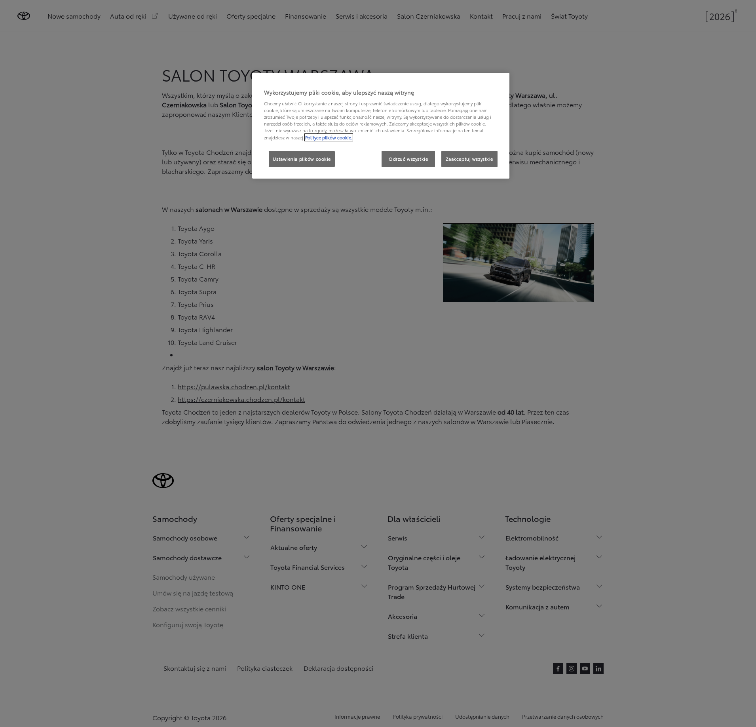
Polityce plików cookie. (328, 137)
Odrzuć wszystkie (408, 159)
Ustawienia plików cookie (302, 159)
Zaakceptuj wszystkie (469, 159)
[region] (380, 126)
